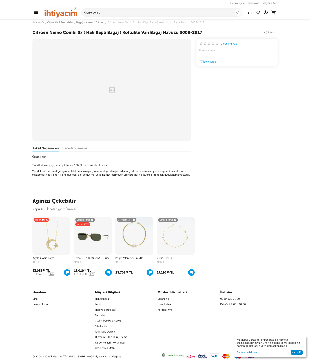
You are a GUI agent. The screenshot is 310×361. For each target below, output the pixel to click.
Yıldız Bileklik (164, 258)
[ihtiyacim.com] (61, 12)
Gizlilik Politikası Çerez (108, 320)
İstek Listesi (164, 304)
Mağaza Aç (269, 3)
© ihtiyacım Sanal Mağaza (105, 356)
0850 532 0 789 (230, 298)
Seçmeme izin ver (247, 352)
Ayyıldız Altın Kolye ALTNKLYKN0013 (43, 258)
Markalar (253, 3)
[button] (270, 32)
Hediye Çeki (237, 3)
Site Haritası (102, 326)
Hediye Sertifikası (105, 309)
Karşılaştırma (165, 309)
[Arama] (238, 12)
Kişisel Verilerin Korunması (110, 342)
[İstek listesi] (257, 12)
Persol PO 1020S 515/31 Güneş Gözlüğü (92, 258)
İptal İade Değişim (105, 331)
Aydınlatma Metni (105, 347)
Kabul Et (297, 352)
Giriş (34, 298)
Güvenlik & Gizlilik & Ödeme (111, 336)
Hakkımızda (102, 298)
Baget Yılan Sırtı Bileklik (129, 258)
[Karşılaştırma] (249, 12)
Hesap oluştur (40, 304)
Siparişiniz (163, 298)
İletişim (99, 304)
